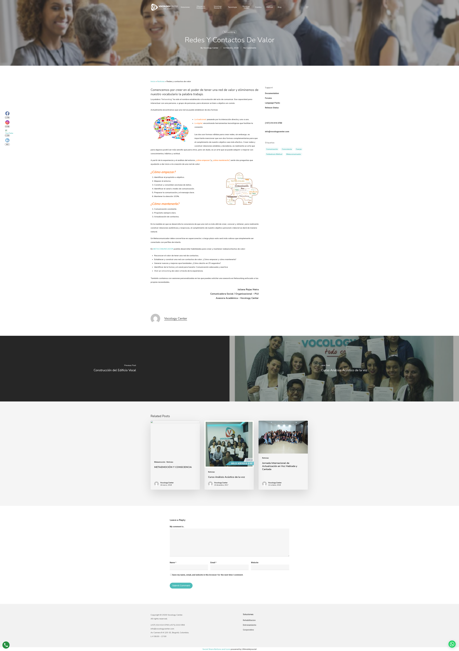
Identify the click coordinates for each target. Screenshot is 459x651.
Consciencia (287, 149)
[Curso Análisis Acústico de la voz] (344, 368)
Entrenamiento (249, 625)
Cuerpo (299, 149)
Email (213, 562)
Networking (229, 32)
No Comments (249, 48)
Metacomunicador (293, 154)
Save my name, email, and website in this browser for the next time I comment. (207, 575)
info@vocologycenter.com (277, 131)
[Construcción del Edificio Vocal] (115, 368)
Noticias (161, 81)
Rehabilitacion (249, 620)
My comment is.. (177, 526)
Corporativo (248, 630)
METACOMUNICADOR (163, 249)
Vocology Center (210, 48)
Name (173, 562)
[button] (307, 7)
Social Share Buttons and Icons (216, 649)
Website (254, 562)
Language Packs (272, 103)
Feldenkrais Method (274, 154)
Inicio (153, 81)
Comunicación (272, 149)
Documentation (272, 93)
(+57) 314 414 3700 (273, 123)
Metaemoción (159, 462)
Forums (268, 98)
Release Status (272, 108)
